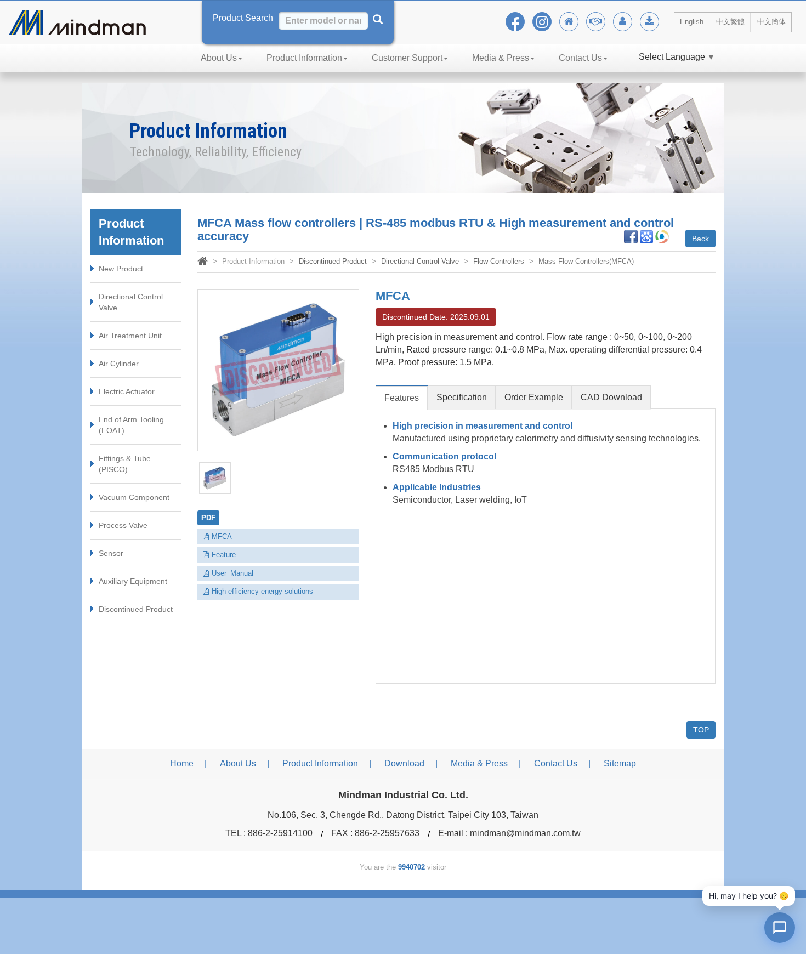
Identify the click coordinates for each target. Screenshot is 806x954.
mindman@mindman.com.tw (525, 833)
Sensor (111, 553)
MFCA (222, 536)
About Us (219, 58)
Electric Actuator (127, 391)
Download (404, 763)
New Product (121, 268)
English (691, 22)
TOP (701, 729)
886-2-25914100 (280, 833)
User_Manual (232, 573)
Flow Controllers (498, 261)
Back (700, 238)
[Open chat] (779, 927)
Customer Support (407, 58)
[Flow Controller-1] (215, 478)
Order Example (533, 397)
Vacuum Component (134, 497)
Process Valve (123, 525)
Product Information (304, 58)
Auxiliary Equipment (133, 581)
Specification (461, 397)
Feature (224, 554)
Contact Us (580, 58)
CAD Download (611, 397)
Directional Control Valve (131, 302)
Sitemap (620, 763)
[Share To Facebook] (631, 236)
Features (401, 397)
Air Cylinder (119, 363)
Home (182, 763)
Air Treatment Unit (130, 335)
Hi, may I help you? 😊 (748, 895)
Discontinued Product (136, 609)
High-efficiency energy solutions (262, 591)
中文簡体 (771, 22)
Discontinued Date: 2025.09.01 (436, 317)
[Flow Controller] (278, 370)
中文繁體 (730, 22)
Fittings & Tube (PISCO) (125, 464)
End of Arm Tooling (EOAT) (131, 425)
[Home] (202, 262)
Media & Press (500, 58)
